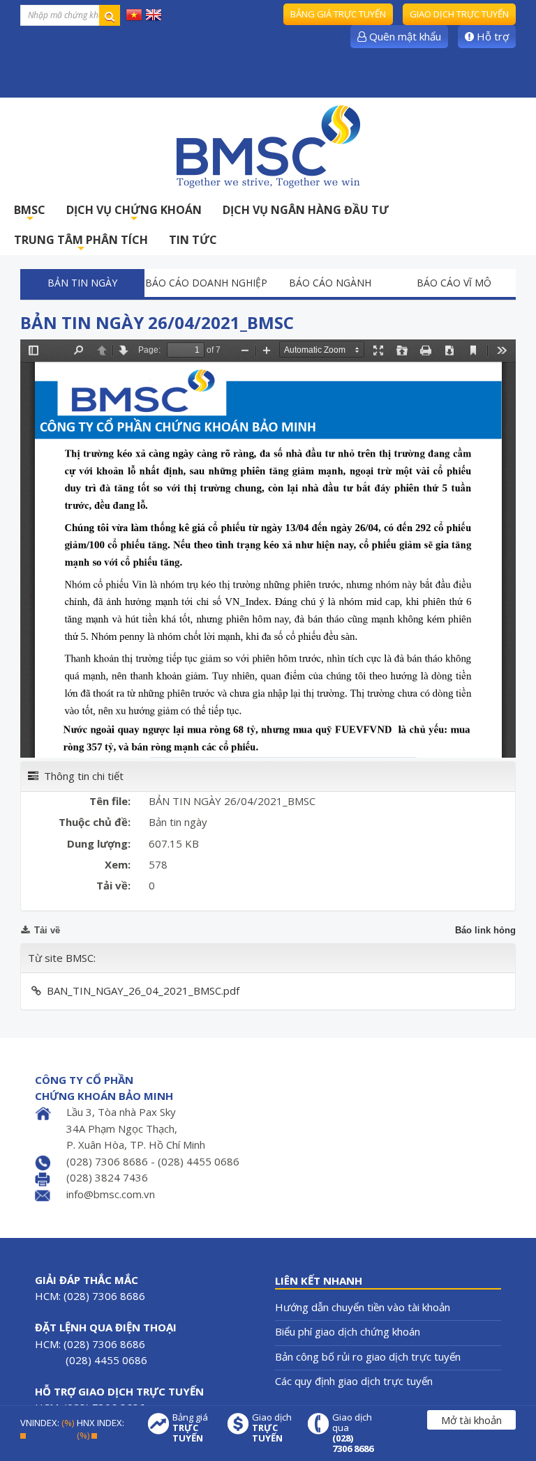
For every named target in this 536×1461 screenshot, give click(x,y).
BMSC (29, 213)
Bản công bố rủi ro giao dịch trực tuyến (368, 1356)
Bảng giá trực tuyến (338, 14)
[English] (153, 14)
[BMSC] (268, 146)
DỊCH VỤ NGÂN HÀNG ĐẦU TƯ (306, 209)
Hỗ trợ (491, 36)
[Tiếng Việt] (134, 14)
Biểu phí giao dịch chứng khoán (347, 1331)
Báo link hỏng (485, 930)
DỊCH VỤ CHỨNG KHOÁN (134, 213)
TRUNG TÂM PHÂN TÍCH (81, 243)
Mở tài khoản (471, 1420)
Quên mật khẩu (403, 36)
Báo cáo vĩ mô (454, 282)
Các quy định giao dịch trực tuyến (354, 1381)
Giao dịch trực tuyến (459, 14)
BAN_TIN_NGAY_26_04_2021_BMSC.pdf (143, 990)
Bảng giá (190, 1428)
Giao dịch (272, 1428)
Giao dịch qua (352, 1433)
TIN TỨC (193, 239)
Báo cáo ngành (330, 282)
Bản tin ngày (82, 282)
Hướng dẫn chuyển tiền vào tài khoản (362, 1307)
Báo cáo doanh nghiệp (206, 282)
